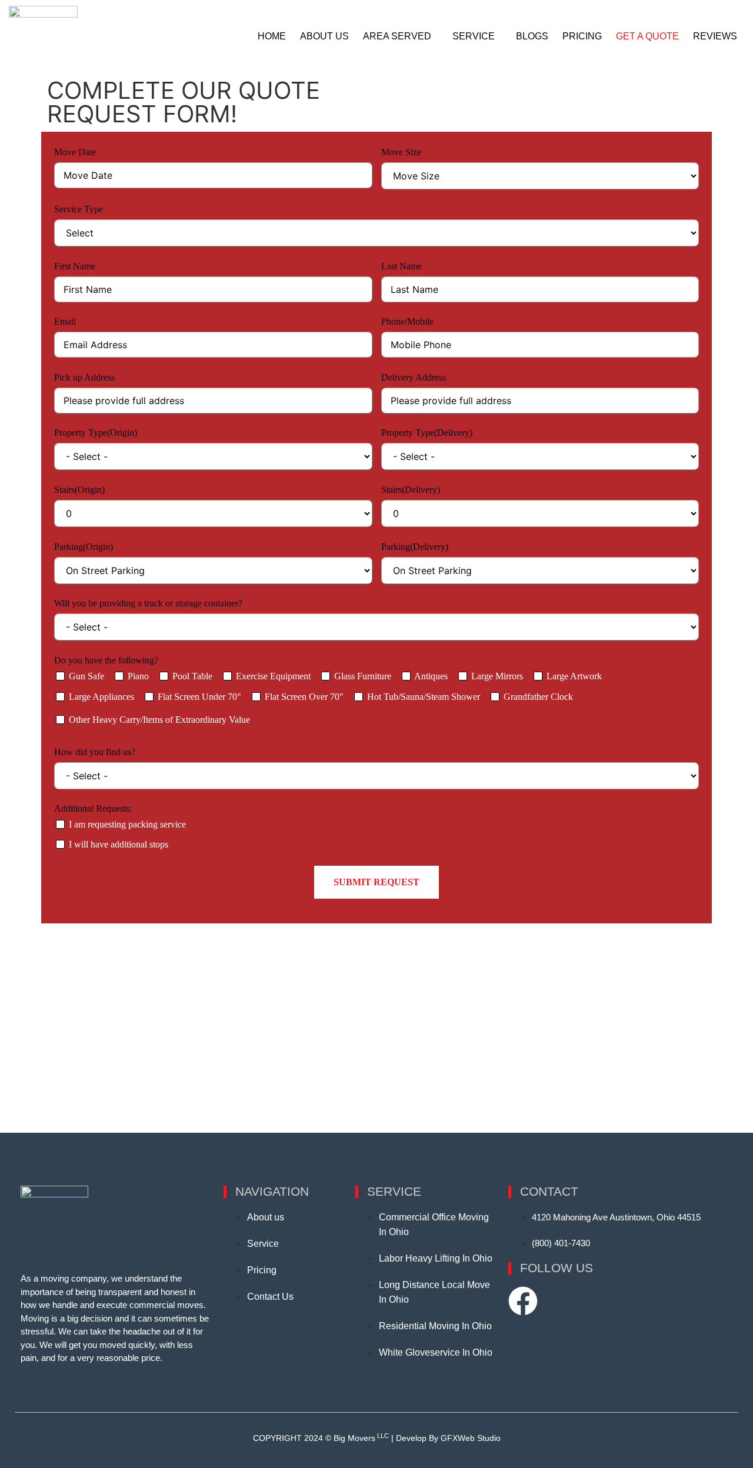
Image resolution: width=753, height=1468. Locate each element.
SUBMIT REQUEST (376, 882)
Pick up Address (84, 377)
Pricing (582, 36)
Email (65, 321)
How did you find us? (96, 752)
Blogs (532, 36)
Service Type (78, 209)
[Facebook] (523, 1301)
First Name (74, 266)
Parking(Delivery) (414, 547)
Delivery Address (413, 377)
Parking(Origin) (83, 547)
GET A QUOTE (647, 36)
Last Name (401, 266)
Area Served (397, 36)
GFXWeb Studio (471, 1438)
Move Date (75, 152)
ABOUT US (324, 36)
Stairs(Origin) (79, 490)
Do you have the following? (106, 660)
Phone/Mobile (407, 321)
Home (272, 36)
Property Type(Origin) (96, 433)
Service (473, 36)
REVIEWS (715, 36)
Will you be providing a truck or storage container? (148, 603)
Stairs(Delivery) (410, 490)
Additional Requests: (93, 808)
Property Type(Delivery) (428, 433)
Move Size (401, 152)
